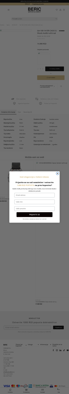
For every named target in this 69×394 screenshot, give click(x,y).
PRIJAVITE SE (34, 214)
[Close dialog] (57, 173)
